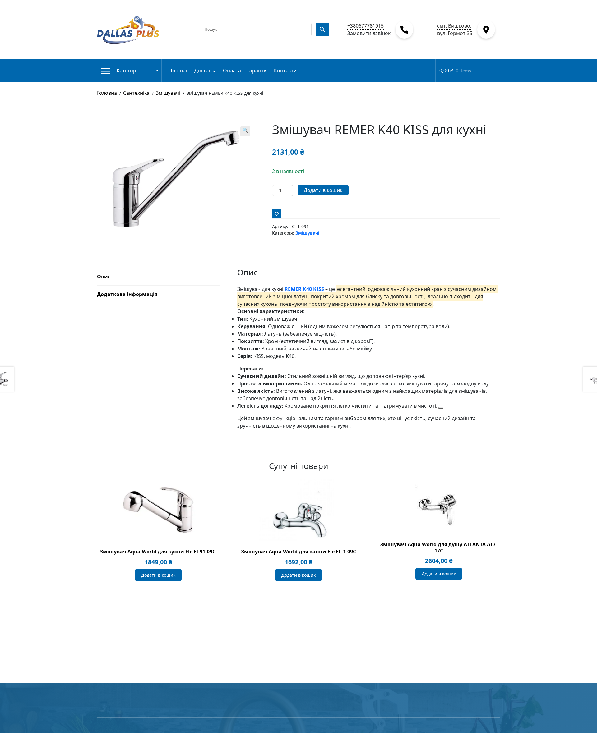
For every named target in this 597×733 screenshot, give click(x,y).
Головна (107, 92)
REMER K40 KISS (304, 289)
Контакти (285, 70)
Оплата (232, 70)
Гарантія (257, 70)
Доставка (205, 70)
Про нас (178, 70)
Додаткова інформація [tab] (127, 294)
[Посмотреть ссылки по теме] (440, 408)
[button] (245, 131)
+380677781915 (365, 25)
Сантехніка (136, 92)
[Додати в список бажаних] (276, 213)
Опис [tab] (103, 276)
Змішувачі (168, 92)
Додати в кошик (323, 190)
